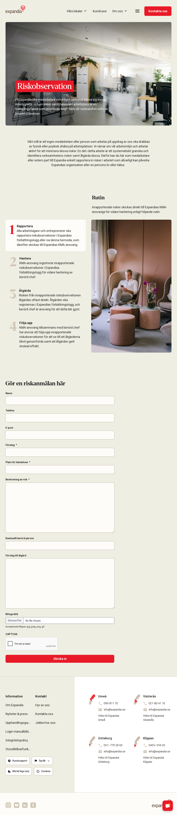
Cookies (45, 771)
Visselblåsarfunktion (18, 749)
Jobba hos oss (45, 722)
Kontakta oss (157, 11)
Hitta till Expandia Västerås (153, 718)
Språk (42, 760)
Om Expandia (14, 705)
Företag (10, 445)
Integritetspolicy (17, 740)
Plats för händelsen (17, 462)
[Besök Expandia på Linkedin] (25, 805)
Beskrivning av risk (16, 479)
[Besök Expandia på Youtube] (16, 805)
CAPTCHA (11, 634)
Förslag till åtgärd (16, 555)
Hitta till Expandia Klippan (153, 759)
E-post (9, 427)
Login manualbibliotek (18, 731)
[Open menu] (137, 11)
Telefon (10, 410)
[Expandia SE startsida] (15, 9)
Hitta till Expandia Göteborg (108, 759)
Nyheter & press (17, 714)
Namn (9, 393)
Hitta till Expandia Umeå (108, 718)
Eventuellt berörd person (20, 538)
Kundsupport (19, 760)
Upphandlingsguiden (18, 722)
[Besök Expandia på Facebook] (33, 805)
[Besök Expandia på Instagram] (8, 805)
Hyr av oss (42, 705)
